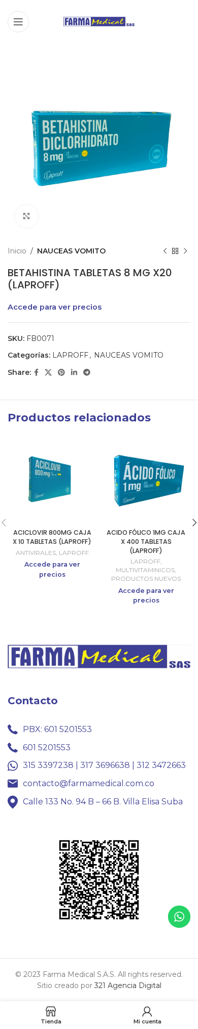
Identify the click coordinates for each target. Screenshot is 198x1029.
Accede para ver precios (55, 307)
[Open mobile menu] (18, 22)
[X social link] (48, 372)
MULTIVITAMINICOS (145, 570)
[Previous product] (165, 251)
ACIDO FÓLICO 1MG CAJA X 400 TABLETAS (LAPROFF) (146, 541)
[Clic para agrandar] (26, 216)
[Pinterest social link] (61, 372)
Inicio (17, 250)
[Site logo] (99, 20)
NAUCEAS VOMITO (71, 250)
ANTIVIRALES (36, 552)
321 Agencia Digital (127, 985)
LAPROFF (70, 355)
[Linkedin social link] (74, 372)
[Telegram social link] (86, 372)
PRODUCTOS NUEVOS (146, 578)
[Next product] (185, 251)
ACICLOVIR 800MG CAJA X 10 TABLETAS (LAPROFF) (52, 537)
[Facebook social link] (36, 372)
